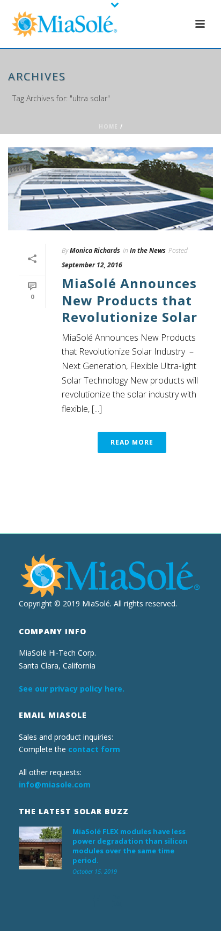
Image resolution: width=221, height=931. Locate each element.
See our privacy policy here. (71, 689)
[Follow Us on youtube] (116, 902)
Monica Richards (95, 250)
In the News (148, 250)
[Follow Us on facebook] (96, 902)
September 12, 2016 (92, 264)
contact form (94, 749)
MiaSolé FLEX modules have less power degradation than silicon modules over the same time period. (130, 846)
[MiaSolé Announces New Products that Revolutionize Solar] (110, 188)
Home (108, 126)
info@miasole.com (55, 784)
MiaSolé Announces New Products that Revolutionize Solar (129, 299)
